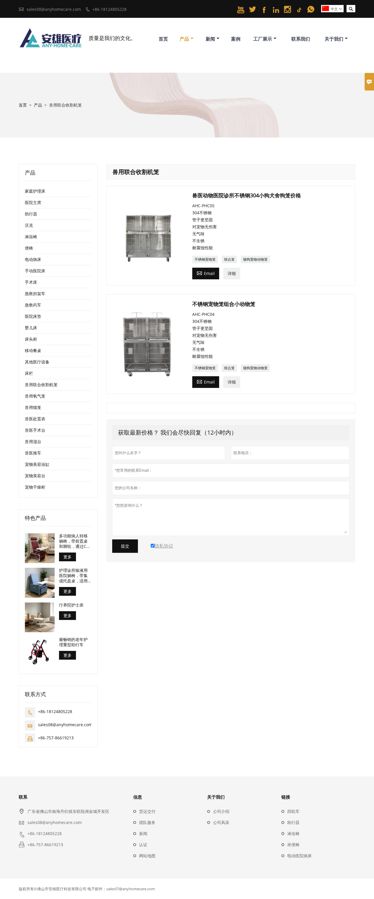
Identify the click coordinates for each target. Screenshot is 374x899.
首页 (163, 39)
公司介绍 (221, 811)
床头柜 (31, 339)
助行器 (31, 214)
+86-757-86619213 (56, 738)
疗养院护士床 (71, 605)
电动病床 (33, 259)
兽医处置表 (35, 418)
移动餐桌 (33, 350)
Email (206, 273)
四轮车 (293, 811)
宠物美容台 (35, 475)
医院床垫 (33, 316)
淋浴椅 (31, 236)
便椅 (29, 248)
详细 (232, 273)
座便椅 (293, 844)
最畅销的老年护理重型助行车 (73, 642)
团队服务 (147, 822)
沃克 (29, 225)
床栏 (29, 373)
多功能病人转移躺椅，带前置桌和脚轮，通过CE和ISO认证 (74, 541)
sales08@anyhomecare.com (54, 9)
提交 (125, 546)
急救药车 (33, 305)
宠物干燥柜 (35, 487)
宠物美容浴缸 (37, 464)
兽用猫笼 (33, 407)
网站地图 (147, 855)
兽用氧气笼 (35, 396)
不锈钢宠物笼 (205, 259)
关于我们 (334, 39)
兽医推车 (33, 453)
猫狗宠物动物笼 (255, 259)
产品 (184, 39)
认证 (143, 844)
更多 (67, 557)
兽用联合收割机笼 (41, 384)
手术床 (31, 282)
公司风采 (221, 822)
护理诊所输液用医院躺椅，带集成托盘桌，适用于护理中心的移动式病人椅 (73, 575)
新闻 (210, 39)
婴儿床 (31, 327)
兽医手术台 (35, 430)
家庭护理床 (35, 191)
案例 (235, 39)
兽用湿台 (33, 441)
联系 (23, 797)
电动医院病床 (299, 855)
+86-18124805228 (109, 9)
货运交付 (147, 811)
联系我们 (300, 39)
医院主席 (33, 202)
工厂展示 (262, 39)
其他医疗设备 (37, 362)
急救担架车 (35, 293)
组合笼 (229, 259)
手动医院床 (35, 270)
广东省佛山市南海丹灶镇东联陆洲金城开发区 (68, 811)
